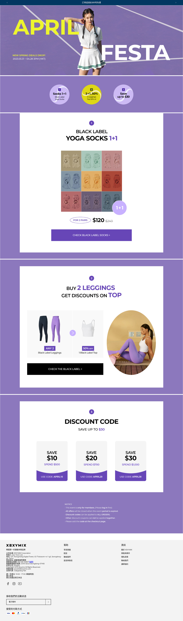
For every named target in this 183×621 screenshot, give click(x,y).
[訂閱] (48, 602)
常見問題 (67, 550)
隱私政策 (124, 557)
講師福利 (124, 564)
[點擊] (31, 562)
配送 (65, 553)
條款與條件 (125, 553)
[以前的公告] (7, 2)
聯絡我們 (67, 557)
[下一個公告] (176, 2)
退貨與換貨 (68, 560)
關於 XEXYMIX (126, 550)
